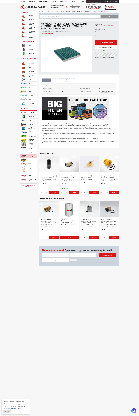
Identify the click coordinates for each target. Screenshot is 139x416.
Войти (106, 1)
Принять (7, 411)
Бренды (25, 108)
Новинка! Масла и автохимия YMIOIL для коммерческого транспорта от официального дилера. (69, 222)
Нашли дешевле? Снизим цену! (102, 50)
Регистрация (114, 1)
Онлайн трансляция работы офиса (75, 6)
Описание (47, 80)
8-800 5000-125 (94, 7)
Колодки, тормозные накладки (29, 59)
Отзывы (71, 80)
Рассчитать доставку (106, 47)
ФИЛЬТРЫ (26, 12)
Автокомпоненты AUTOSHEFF (29, 186)
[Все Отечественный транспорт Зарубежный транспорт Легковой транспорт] (70, 20)
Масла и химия (28, 41)
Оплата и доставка (59, 80)
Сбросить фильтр (106, 19)
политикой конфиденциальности (11, 408)
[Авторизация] (138, 1)
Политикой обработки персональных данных (107, 261)
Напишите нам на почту (92, 8)
